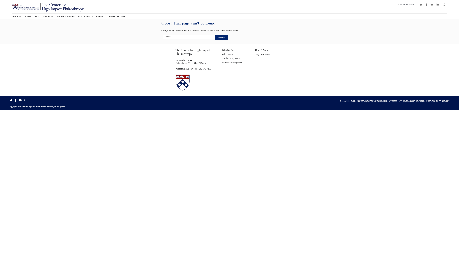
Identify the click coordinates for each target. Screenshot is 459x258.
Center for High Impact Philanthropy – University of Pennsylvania (43, 107)
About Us (16, 16)
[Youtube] (20, 100)
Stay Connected (262, 54)
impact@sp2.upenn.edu (186, 68)
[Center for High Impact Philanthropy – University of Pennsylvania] (196, 6)
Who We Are (228, 50)
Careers (100, 16)
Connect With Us (116, 16)
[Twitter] (11, 100)
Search (221, 37)
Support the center (406, 4)
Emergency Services (360, 101)
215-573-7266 (205, 68)
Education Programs (232, 62)
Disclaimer (345, 101)
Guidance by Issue (66, 16)
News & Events (85, 16)
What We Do (228, 54)
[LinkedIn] (25, 100)
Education (48, 16)
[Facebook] (15, 100)
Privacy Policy (376, 101)
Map (204, 63)
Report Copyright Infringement (435, 101)
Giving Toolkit (32, 16)
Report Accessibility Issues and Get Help (402, 101)
